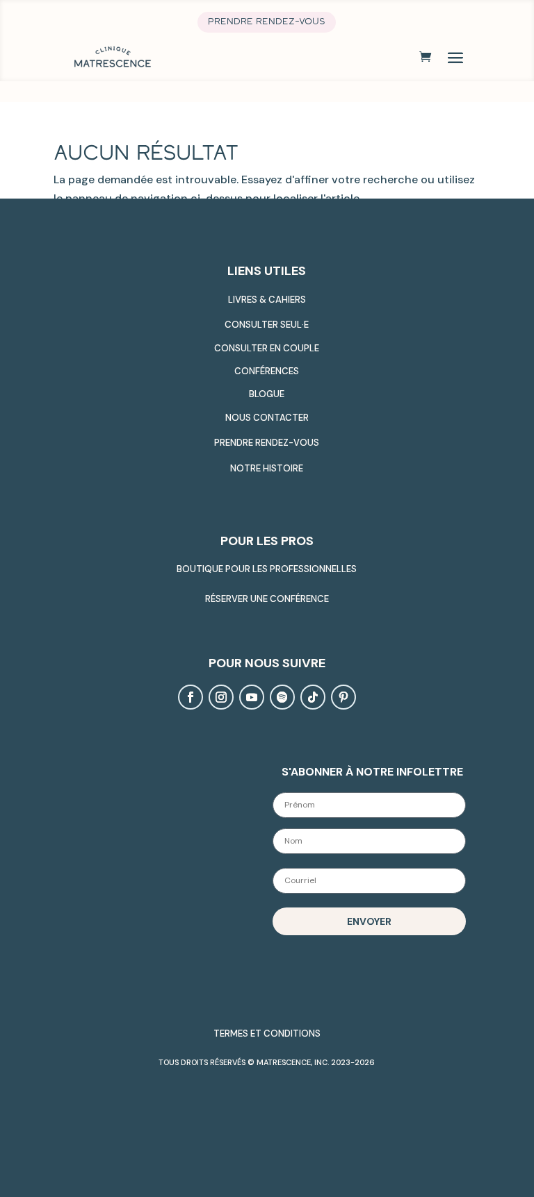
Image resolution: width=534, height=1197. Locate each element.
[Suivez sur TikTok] (312, 697)
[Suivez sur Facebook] (190, 697)
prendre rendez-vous (266, 21)
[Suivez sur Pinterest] (343, 697)
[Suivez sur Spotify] (282, 697)
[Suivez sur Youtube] (251, 697)
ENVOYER (369, 921)
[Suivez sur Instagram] (221, 697)
